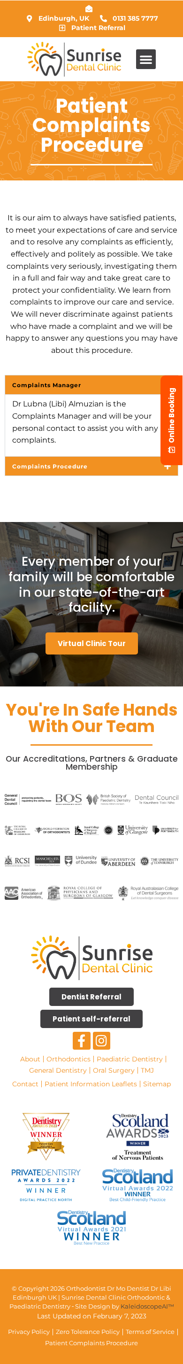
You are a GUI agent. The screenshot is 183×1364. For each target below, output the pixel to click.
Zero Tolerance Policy (88, 1331)
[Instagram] (102, 1041)
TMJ (147, 1070)
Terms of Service (150, 1331)
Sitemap (157, 1084)
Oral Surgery (114, 1070)
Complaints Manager (46, 385)
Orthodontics (68, 1059)
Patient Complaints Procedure (91, 1343)
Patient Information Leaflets (91, 1084)
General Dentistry (58, 1070)
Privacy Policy (29, 1331)
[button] (146, 59)
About (30, 1059)
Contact (25, 1084)
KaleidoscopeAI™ (147, 1306)
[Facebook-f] (82, 1041)
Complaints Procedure (50, 466)
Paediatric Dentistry (130, 1059)
